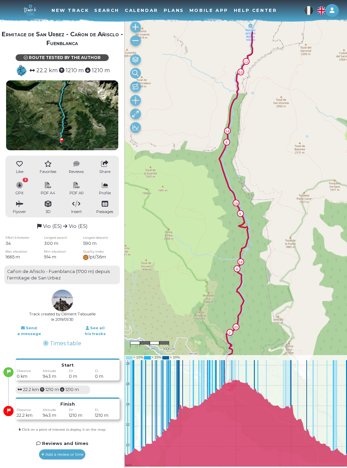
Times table (64, 343)
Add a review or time (63, 454)
